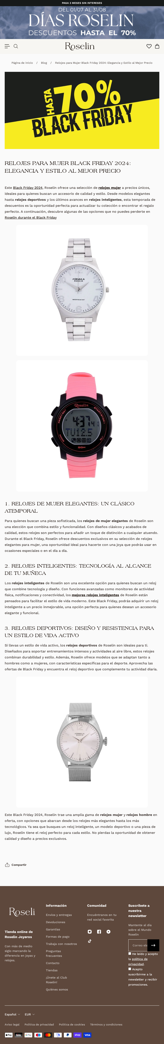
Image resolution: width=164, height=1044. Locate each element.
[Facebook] (99, 931)
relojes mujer (109, 188)
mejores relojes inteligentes (95, 595)
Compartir (19, 864)
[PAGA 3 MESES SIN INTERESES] (82, 3)
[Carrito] (157, 46)
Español (10, 1014)
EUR (28, 1014)
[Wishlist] (149, 46)
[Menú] (7, 46)
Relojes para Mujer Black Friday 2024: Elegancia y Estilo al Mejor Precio (103, 62)
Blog (44, 62)
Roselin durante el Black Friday (31, 217)
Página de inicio (22, 62)
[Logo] (80, 46)
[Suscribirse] (153, 945)
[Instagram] (89, 931)
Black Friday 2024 (27, 188)
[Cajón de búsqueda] (16, 46)
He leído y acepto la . (143, 959)
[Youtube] (108, 931)
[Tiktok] (89, 941)
